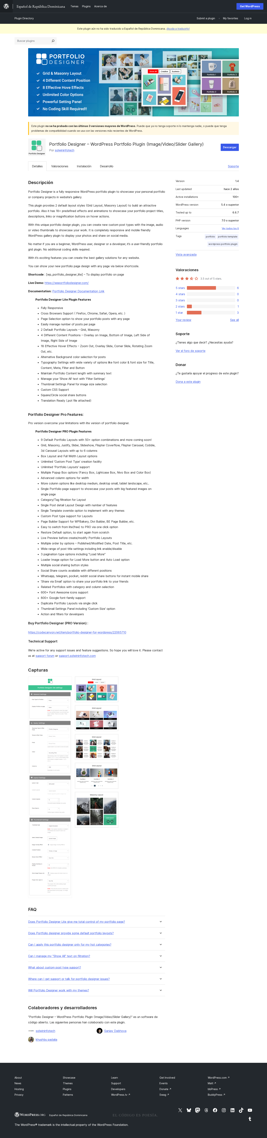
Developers (118, 1089)
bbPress (214, 1089)
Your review (183, 320)
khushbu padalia (46, 1039)
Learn (114, 1077)
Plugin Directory (24, 18)
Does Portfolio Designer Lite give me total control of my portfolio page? (76, 921)
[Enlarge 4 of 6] (113, 739)
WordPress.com (219, 1077)
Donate (165, 1089)
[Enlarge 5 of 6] (113, 767)
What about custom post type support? (54, 967)
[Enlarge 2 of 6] (113, 681)
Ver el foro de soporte (190, 351)
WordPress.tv (120, 1094)
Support (116, 1083)
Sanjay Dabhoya (115, 1031)
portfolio (210, 236)
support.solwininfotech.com (77, 656)
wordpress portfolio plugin (223, 244)
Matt (212, 1083)
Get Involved (167, 1077)
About (18, 1077)
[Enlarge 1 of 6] (67, 681)
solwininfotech (64, 150)
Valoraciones (59, 166)
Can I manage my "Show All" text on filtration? (59, 956)
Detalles (37, 166)
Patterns (68, 1094)
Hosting (19, 1089)
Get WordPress (250, 6)
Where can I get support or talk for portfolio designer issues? (69, 979)
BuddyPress (216, 1094)
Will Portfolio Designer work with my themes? (58, 990)
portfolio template (227, 236)
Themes (68, 1083)
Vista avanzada (186, 254)
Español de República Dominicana (68, 1115)
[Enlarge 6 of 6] (113, 797)
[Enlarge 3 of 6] (113, 710)
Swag (164, 1094)
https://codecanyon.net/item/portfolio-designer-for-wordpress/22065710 (77, 632)
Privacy (19, 1094)
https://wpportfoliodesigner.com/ (67, 283)
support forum (45, 656)
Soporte (233, 166)
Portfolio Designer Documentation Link (78, 291)
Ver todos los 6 (230, 228)
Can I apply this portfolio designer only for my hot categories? (69, 944)
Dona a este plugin (188, 381)
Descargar (229, 147)
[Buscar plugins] (53, 41)
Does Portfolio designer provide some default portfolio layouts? (71, 933)
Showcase (69, 1077)
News (18, 1083)
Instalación (84, 166)
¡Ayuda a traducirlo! (178, 28)
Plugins (67, 1089)
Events (163, 1083)
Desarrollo (106, 166)
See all (234, 320)
